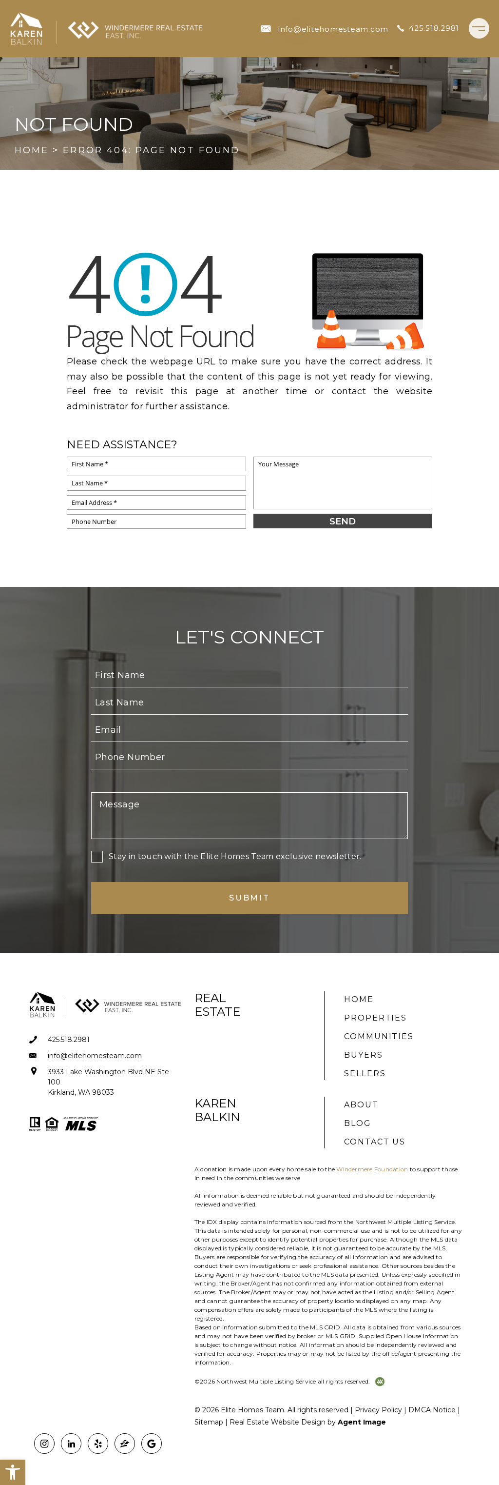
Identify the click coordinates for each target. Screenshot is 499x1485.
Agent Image (362, 1422)
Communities (379, 1036)
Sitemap (208, 1422)
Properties (375, 1018)
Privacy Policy (378, 1409)
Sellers (364, 1073)
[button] (12, 1472)
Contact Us (374, 1141)
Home (359, 999)
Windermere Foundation (372, 1169)
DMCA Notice (432, 1409)
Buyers (363, 1055)
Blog (357, 1123)
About (361, 1104)
